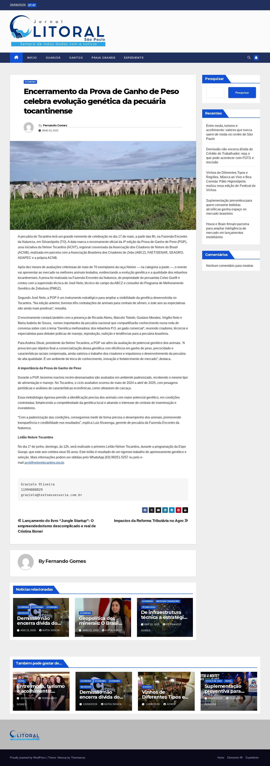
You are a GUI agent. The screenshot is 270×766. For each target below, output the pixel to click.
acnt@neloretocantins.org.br (44, 462)
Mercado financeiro (167, 601)
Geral (21, 681)
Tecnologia (148, 607)
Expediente (133, 57)
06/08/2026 (215, 698)
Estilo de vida (214, 681)
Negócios (23, 613)
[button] (249, 57)
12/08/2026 (153, 704)
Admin (171, 704)
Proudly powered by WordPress (28, 757)
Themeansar (78, 757)
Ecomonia (30, 82)
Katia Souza (51, 630)
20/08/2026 (28, 698)
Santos (76, 57)
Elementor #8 (235, 757)
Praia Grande (103, 57)
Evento (147, 687)
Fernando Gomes (55, 125)
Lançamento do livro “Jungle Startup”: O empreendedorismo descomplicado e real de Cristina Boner (57, 526)
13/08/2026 (90, 704)
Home (220, 757)
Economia (37, 607)
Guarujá (53, 57)
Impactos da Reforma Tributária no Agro (149, 521)
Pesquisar (214, 79)
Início (32, 57)
